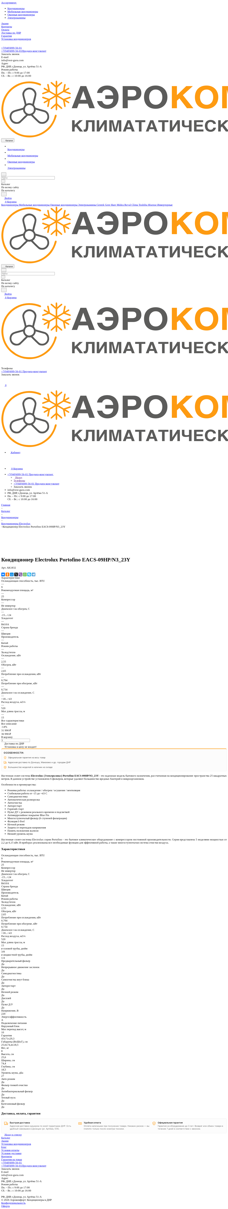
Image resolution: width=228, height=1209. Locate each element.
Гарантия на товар (11, 1159)
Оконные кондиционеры (21, 14)
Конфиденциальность (13, 1203)
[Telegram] (33, 574)
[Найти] (4, 194)
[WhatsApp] (25, 574)
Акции (5, 1140)
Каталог (5, 1137)
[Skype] (29, 574)
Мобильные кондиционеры (22, 11)
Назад (18, 477)
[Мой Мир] (12, 574)
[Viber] (20, 574)
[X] (16, 574)
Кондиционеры (16, 8)
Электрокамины (16, 17)
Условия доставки (11, 1153)
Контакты (6, 1156)
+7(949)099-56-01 (11, 47)
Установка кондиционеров (16, 1144)
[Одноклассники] (7, 574)
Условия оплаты (10, 1150)
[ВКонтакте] (3, 574)
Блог (4, 1147)
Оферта (5, 1206)
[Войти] (2, 381)
